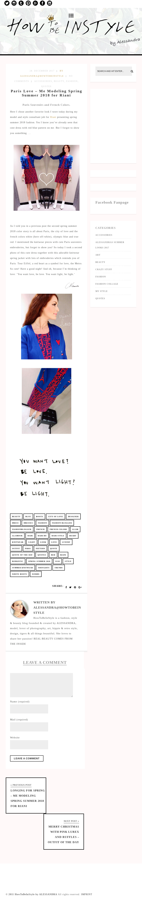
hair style (58, 536)
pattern (40, 548)
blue (28, 516)
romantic (17, 561)
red (53, 555)
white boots (19, 574)
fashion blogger (62, 523)
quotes (46, 86)
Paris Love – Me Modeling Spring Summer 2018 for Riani (46, 93)
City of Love (55, 516)
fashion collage (106, 284)
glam (75, 529)
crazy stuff (103, 269)
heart (72, 536)
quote (53, 548)
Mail (19, 719)
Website (15, 737)
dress (15, 523)
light (31, 542)
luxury (66, 542)
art (97, 255)
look (43, 542)
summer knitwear (22, 568)
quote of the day (22, 555)
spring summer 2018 (39, 561)
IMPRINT (86, 894)
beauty (59, 81)
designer (73, 516)
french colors (58, 529)
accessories (43, 81)
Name (20, 701)
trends (59, 568)
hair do (42, 536)
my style (101, 291)
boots (39, 516)
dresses (28, 523)
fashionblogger (21, 529)
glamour (17, 536)
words (35, 574)
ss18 (57, 561)
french (40, 529)
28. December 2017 (42, 71)
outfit (16, 548)
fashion (72, 81)
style (68, 561)
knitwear (17, 542)
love (54, 542)
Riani (53, 117)
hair (30, 536)
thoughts (44, 568)
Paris (28, 548)
